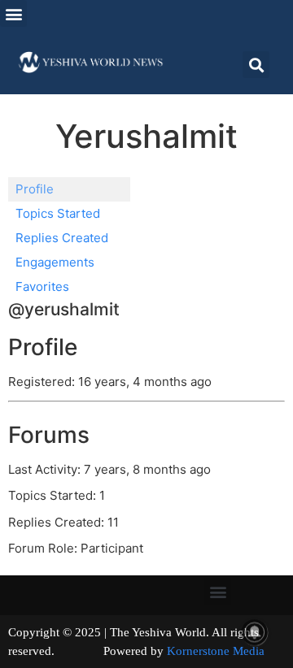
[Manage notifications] (255, 632)
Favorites (42, 286)
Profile (34, 189)
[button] (13, 13)
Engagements (54, 262)
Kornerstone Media (216, 650)
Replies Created (61, 237)
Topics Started (57, 213)
